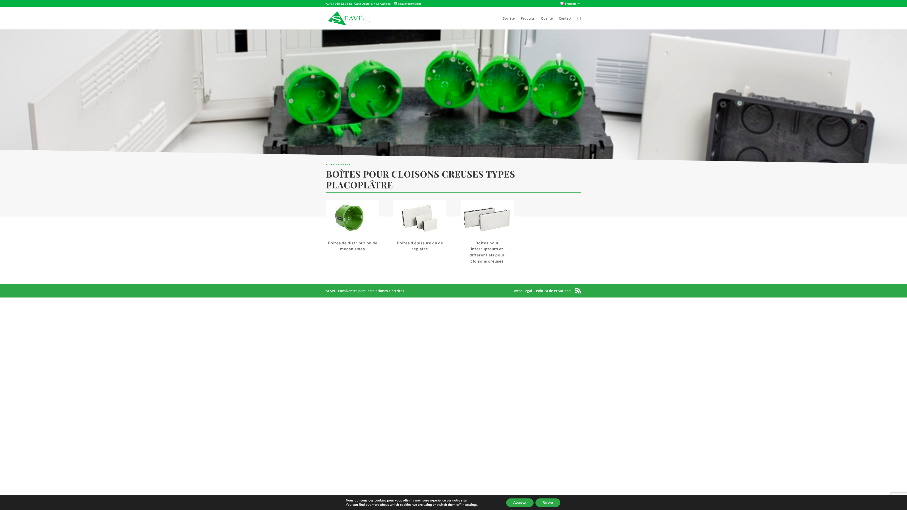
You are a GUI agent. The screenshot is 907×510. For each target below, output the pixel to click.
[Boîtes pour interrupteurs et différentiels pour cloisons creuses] (487, 219)
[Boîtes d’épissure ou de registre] (419, 219)
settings (471, 505)
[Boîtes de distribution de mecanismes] (352, 219)
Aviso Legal (523, 291)
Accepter (519, 502)
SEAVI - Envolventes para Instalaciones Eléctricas (365, 291)
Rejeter (548, 502)
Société (509, 19)
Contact (565, 19)
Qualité (547, 19)
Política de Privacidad (553, 291)
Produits (528, 19)
